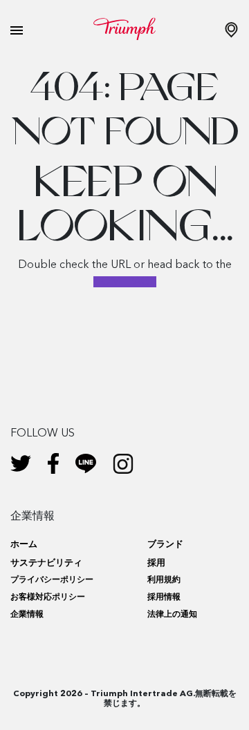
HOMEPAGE (124, 281)
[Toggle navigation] (16, 30)
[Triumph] (124, 28)
